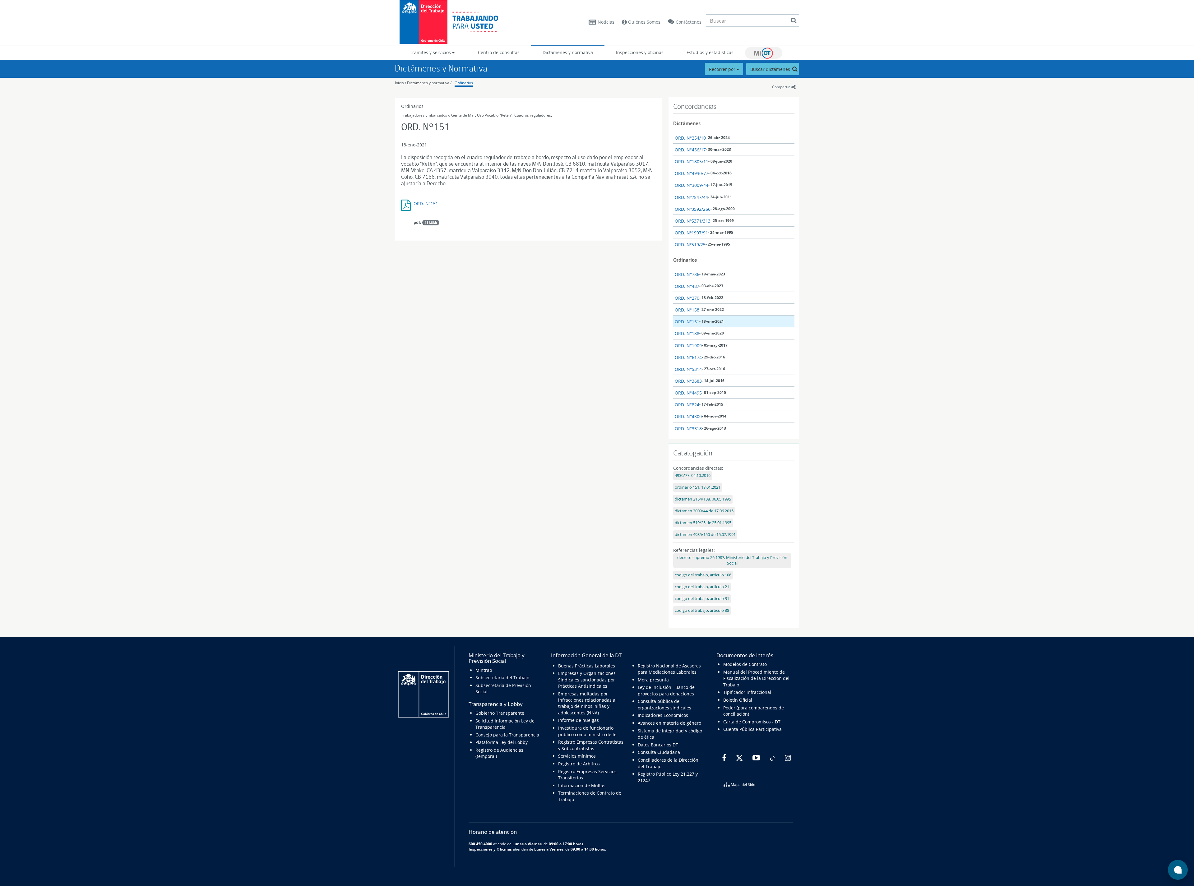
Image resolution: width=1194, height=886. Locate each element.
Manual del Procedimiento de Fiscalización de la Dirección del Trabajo (756, 678)
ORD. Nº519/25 (690, 244)
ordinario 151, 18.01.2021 (697, 487)
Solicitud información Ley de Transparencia (505, 724)
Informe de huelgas (578, 720)
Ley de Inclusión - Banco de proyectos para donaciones (666, 690)
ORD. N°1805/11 (691, 161)
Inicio (399, 82)
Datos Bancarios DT (658, 745)
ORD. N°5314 (688, 369)
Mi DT (763, 53)
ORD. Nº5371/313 (692, 221)
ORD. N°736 (687, 274)
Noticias (606, 22)
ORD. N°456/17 (690, 150)
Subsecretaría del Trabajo (502, 678)
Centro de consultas (499, 52)
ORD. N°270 (687, 298)
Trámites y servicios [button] (431, 52)
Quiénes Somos (643, 22)
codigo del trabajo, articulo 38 (702, 610)
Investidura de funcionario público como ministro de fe (587, 731)
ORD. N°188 (687, 333)
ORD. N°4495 (688, 393)
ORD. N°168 (687, 310)
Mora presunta (653, 680)
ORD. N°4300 (688, 416)
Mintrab (483, 670)
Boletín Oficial (737, 700)
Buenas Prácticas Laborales (586, 666)
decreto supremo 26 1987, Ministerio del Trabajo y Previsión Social (732, 560)
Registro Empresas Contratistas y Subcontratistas (590, 745)
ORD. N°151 (426, 203)
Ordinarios (464, 82)
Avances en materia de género (669, 723)
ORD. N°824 (687, 405)
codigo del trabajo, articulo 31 (702, 598)
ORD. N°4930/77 (691, 173)
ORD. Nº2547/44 (691, 197)
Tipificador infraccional (747, 692)
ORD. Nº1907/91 (691, 233)
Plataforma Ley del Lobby (501, 742)
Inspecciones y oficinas (640, 52)
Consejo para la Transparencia (507, 735)
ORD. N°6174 (688, 357)
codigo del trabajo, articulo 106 (703, 575)
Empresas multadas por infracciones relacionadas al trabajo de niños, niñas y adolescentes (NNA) (587, 703)
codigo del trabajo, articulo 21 (702, 586)
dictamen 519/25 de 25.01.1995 (703, 522)
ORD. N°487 (687, 286)
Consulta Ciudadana (659, 752)
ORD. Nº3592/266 (692, 209)
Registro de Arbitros (579, 764)
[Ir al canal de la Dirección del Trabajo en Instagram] (787, 758)
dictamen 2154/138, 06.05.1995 (703, 499)
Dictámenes (687, 123)
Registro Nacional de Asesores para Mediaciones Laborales (669, 669)
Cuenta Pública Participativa (752, 729)
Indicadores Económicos (663, 715)
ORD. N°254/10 (690, 138)
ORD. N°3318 (688, 428)
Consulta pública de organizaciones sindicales (664, 704)
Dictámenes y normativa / (429, 82)
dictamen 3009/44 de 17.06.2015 (704, 511)
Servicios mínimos (577, 756)
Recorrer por (723, 69)
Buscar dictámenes (770, 69)
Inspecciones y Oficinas (490, 849)
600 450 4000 (480, 843)
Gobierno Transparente (499, 713)
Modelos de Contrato (745, 664)
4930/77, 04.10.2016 (692, 475)
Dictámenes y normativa (568, 52)
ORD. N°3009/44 (691, 185)
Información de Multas (581, 785)
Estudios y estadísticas (710, 52)
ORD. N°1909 (688, 345)
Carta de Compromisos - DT (751, 722)
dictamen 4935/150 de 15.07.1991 (705, 534)
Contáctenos (688, 22)
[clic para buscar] (793, 20)
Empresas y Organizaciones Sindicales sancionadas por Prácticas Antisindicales (587, 679)
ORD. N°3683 (688, 381)
